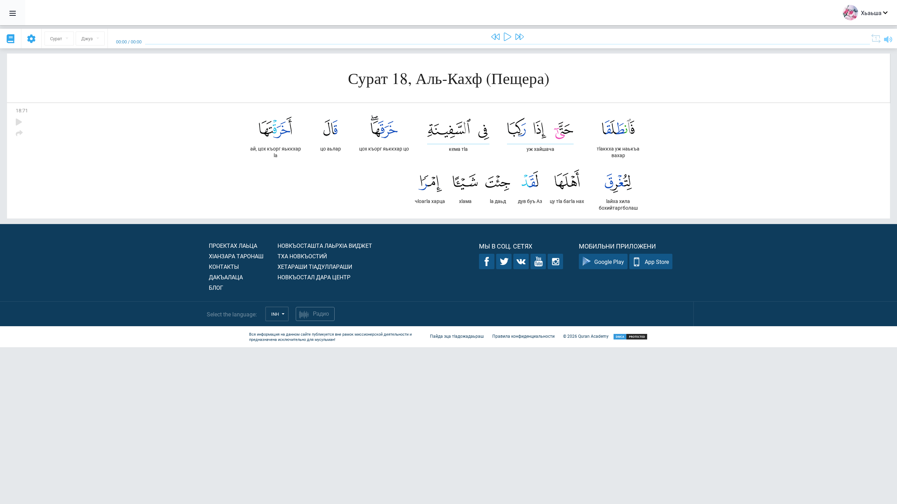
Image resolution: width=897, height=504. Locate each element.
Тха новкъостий (302, 256)
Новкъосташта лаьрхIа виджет (325, 245)
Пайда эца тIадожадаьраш (457, 336)
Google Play (609, 261)
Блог (216, 287)
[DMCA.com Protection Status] (630, 337)
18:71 (22, 110)
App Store (657, 261)
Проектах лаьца (233, 245)
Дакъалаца (226, 277)
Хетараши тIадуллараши (315, 266)
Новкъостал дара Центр (314, 277)
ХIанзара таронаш (236, 256)
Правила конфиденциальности (523, 336)
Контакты (224, 266)
